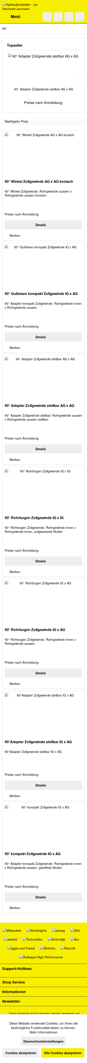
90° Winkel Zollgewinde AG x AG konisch (39, 181)
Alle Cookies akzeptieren (63, 1053)
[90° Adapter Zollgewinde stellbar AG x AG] (43, 69)
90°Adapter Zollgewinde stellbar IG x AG (38, 742)
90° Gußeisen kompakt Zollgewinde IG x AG (41, 293)
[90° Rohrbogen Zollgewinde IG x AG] (43, 601)
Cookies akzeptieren (20, 1053)
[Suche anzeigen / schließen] (47, 16)
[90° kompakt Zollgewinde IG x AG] (43, 825)
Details (40, 225)
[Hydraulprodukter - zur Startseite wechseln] (23, 6)
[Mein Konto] (68, 16)
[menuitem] (11, 16)
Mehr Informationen (44, 1032)
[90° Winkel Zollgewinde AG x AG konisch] (43, 153)
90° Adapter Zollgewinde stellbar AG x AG (43, 89)
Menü (15, 16)
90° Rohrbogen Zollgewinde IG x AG (35, 629)
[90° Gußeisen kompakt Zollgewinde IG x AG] (43, 265)
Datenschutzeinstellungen (43, 1041)
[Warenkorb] (79, 16)
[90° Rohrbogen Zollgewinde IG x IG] (43, 489)
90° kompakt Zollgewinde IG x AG (32, 854)
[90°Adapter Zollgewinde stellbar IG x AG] (43, 713)
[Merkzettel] (58, 16)
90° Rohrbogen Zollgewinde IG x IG (34, 518)
